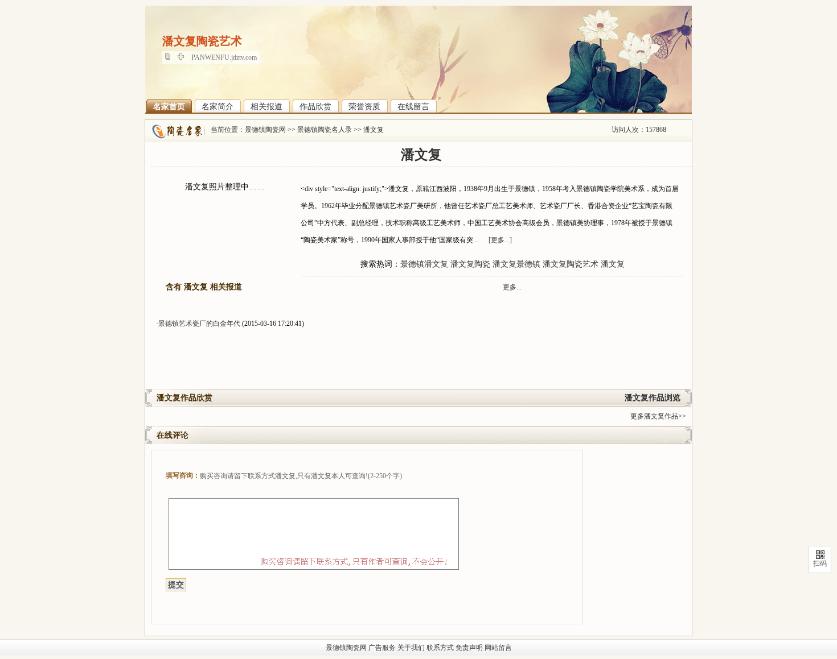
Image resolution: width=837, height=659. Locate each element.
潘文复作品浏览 (652, 397)
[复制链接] (170, 57)
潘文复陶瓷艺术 (570, 264)
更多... (512, 287)
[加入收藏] (184, 57)
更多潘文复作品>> (658, 416)
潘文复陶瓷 (470, 264)
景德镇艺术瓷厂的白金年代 (199, 324)
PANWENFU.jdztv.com (224, 57)
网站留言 (498, 648)
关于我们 (411, 648)
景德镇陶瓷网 (265, 130)
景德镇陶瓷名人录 (324, 130)
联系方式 (440, 648)
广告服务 (382, 648)
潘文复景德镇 (516, 264)
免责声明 (469, 648)
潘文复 (373, 130)
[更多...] (500, 240)
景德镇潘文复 (424, 264)
